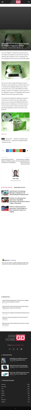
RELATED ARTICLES (7, 187)
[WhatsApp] (17, 150)
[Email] (24, 150)
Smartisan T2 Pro (9, 138)
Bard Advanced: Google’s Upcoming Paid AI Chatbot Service (15, 312)
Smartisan (7, 41)
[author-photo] (15, 176)
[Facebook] (7, 150)
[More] (27, 150)
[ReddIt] (20, 150)
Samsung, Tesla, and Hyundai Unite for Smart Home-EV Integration (15, 318)
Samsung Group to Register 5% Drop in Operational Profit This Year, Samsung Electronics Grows (23, 162)
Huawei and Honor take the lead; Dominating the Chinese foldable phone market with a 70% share (15, 307)
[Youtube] (21, 349)
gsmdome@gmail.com (18, 345)
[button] (2, 2)
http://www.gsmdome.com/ (15, 180)
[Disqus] (15, 237)
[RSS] (13, 349)
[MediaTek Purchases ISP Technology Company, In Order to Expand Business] (5, 367)
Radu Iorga (5, 47)
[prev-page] (2, 215)
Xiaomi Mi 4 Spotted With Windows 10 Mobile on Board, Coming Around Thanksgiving (8, 161)
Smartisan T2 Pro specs (6, 142)
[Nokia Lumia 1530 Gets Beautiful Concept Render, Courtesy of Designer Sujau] (5, 374)
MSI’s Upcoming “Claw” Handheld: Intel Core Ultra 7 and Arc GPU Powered (15, 324)
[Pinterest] (14, 150)
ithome (5, 134)
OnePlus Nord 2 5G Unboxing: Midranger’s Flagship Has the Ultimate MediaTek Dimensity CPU (18, 192)
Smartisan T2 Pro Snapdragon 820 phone (19, 140)
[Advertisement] (15, 18)
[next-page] (5, 215)
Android (6, 5)
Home (2, 5)
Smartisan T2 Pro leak (6, 140)
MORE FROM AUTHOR (19, 187)
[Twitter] (10, 150)
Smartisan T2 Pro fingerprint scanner (21, 138)
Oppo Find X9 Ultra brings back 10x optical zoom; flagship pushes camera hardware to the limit (15, 301)
